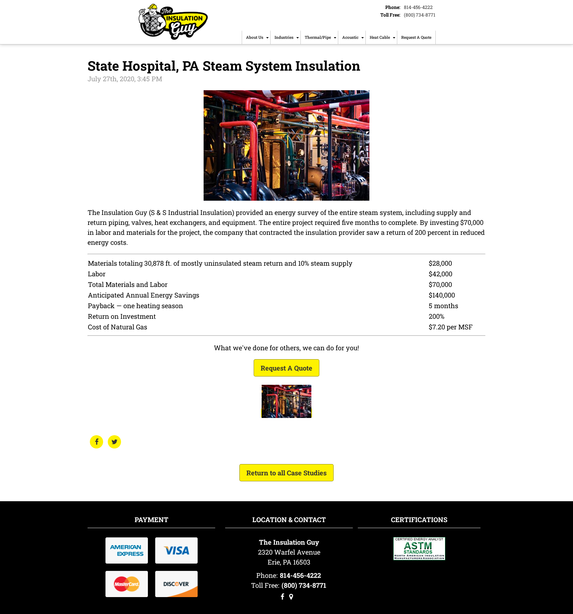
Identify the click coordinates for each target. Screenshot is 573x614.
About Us (254, 37)
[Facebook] (282, 596)
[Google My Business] (291, 596)
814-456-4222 (418, 7)
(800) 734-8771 (419, 15)
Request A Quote (416, 37)
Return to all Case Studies (286, 472)
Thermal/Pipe (318, 37)
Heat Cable (380, 37)
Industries (284, 37)
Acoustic (350, 37)
